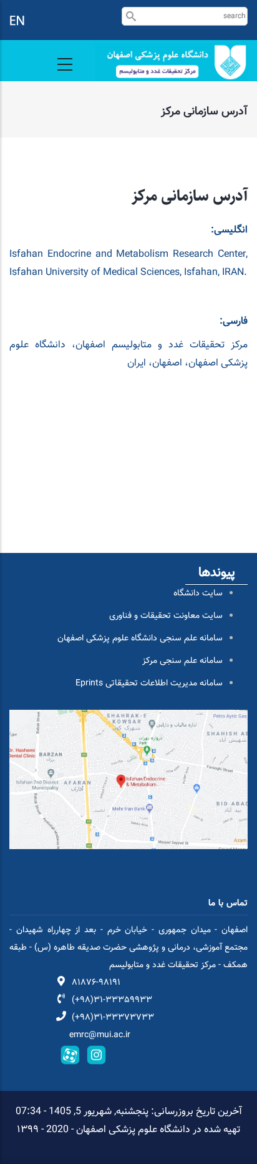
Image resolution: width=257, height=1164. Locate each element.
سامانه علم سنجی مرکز (182, 661)
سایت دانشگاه (198, 593)
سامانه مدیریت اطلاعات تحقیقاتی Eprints (149, 683)
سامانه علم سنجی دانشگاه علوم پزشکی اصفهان (140, 638)
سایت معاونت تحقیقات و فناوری (166, 616)
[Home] (171, 62)
